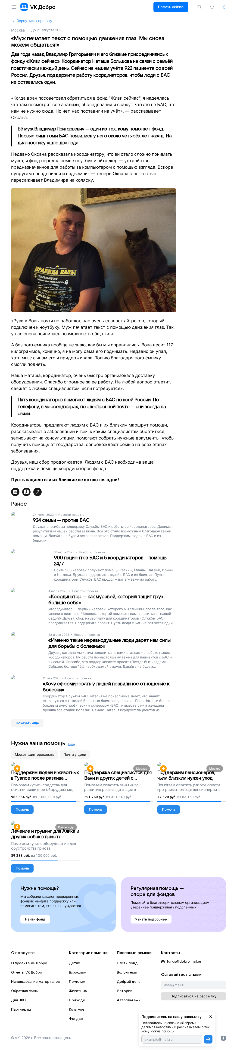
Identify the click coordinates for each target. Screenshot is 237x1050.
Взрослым (77, 972)
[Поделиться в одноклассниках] (26, 492)
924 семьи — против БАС (61, 520)
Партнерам (21, 1009)
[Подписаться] (208, 1039)
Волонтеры (127, 972)
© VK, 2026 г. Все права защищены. (41, 1038)
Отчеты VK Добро (26, 972)
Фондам (76, 1019)
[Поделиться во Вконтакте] (15, 492)
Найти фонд (127, 963)
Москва (18, 30)
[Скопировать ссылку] (37, 492)
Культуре (76, 1009)
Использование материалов (35, 982)
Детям (74, 963)
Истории (124, 991)
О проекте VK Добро (29, 963)
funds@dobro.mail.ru (184, 961)
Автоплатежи (128, 1000)
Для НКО (18, 1000)
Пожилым (77, 982)
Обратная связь (24, 991)
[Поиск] (200, 7)
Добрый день (128, 982)
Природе (77, 1000)
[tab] (34, 754)
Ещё (71, 744)
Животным (78, 991)
